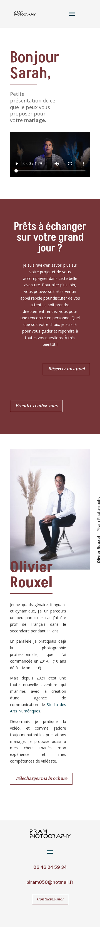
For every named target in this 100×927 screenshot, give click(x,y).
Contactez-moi (50, 899)
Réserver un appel (66, 369)
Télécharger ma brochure (41, 778)
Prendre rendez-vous (36, 406)
